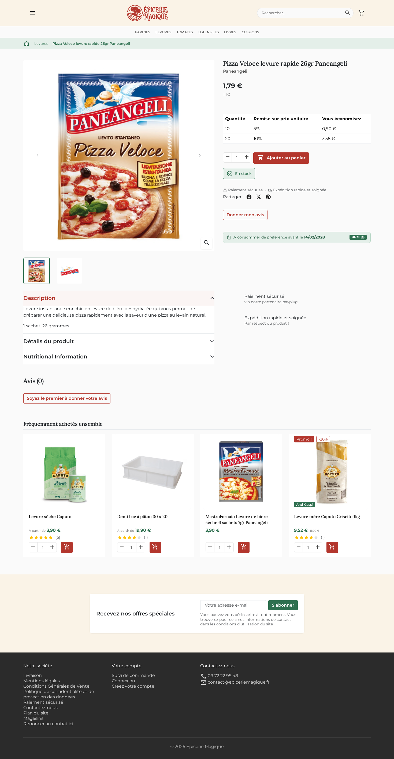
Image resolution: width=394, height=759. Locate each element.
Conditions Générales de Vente (56, 686)
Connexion (123, 680)
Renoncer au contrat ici (48, 723)
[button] (32, 13)
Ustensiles (208, 32)
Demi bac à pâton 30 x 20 (142, 516)
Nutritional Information (55, 356)
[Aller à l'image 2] (69, 271)
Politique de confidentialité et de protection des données (58, 694)
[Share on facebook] (249, 197)
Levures (163, 32)
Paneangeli (235, 71)
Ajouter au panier (281, 157)
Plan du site (36, 713)
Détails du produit (48, 341)
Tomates (185, 32)
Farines (142, 32)
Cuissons (250, 32)
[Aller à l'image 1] (36, 271)
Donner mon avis (245, 214)
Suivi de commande (133, 675)
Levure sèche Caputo (50, 516)
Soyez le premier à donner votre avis (67, 398)
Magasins (33, 718)
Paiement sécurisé (43, 702)
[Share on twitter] (258, 197)
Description (39, 298)
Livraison (32, 675)
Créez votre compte (133, 686)
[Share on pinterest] (268, 197)
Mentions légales (41, 680)
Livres (230, 32)
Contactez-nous (40, 707)
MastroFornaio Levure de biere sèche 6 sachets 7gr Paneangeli (237, 519)
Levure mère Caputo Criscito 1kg (327, 516)
